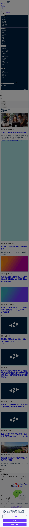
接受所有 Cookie (14, 524)
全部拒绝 (14, 520)
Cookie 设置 (14, 516)
